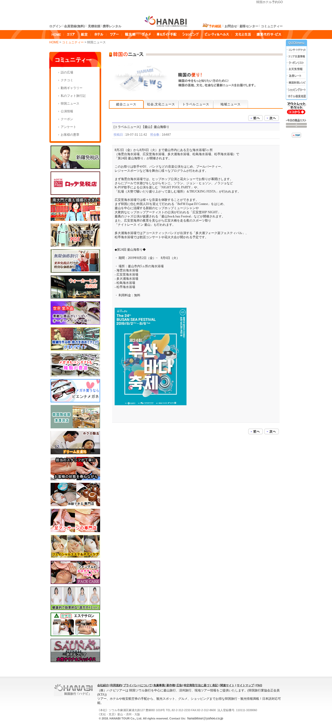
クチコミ (67, 80)
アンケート (68, 127)
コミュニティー (73, 42)
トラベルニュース (195, 104)
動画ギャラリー (71, 88)
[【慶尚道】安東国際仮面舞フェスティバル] (255, 118)
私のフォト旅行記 (73, 96)
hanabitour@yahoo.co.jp (204, 718)
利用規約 (116, 685)
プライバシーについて (137, 685)
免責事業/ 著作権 (164, 685)
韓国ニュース (70, 103)
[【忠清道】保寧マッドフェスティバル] (271, 118)
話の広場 (67, 72)
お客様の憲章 (70, 134)
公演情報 (67, 111)
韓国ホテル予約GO (269, 2)
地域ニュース (230, 104)
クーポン (67, 119)
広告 (179, 685)
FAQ (259, 685)
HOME (54, 42)
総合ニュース (126, 104)
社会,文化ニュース (161, 104)
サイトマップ (245, 685)
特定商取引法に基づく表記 (201, 685)
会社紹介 (103, 685)
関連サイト (227, 685)
